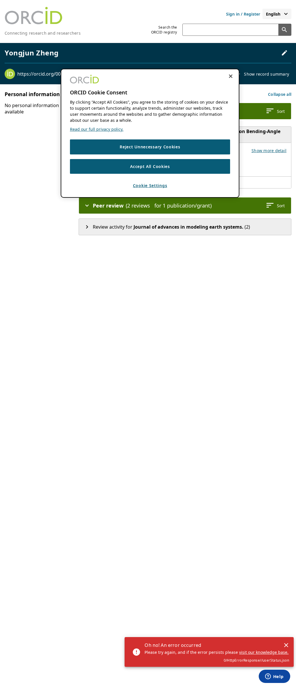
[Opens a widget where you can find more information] (274, 677)
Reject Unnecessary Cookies (150, 147)
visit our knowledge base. (263, 652)
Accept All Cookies (150, 166)
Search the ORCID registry (164, 30)
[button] (279, 94)
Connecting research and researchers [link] (43, 33)
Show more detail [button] (268, 150)
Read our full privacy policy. (96, 129)
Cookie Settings (150, 185)
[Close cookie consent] (230, 76)
